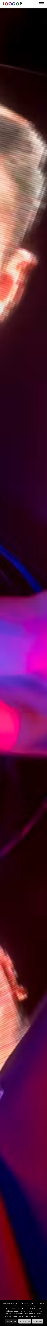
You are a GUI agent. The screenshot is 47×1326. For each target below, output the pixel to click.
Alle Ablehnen (25, 1321)
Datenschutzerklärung (33, 1316)
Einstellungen (11, 1321)
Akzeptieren (37, 1321)
